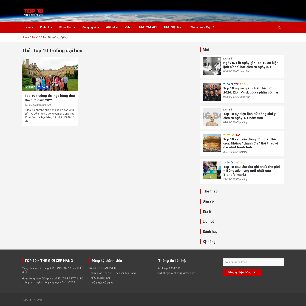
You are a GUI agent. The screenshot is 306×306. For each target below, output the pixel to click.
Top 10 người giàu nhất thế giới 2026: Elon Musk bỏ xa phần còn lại (250, 90)
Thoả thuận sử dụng (101, 282)
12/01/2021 (31, 104)
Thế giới (43, 87)
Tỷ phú (244, 84)
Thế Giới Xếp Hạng (99, 277)
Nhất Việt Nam (173, 27)
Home (29, 27)
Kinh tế (44, 27)
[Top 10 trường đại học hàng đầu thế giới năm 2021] (50, 74)
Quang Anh (45, 104)
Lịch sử (227, 59)
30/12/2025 (230, 152)
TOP (236, 84)
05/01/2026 (230, 71)
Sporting (243, 122)
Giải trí (110, 27)
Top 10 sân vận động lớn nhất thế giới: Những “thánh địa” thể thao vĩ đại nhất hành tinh (250, 143)
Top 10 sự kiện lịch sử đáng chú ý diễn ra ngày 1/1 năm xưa (249, 116)
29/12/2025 (230, 179)
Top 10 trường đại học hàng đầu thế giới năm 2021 (50, 98)
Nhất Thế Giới (148, 27)
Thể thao (228, 135)
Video (128, 27)
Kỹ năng (30, 87)
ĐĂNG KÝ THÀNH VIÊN (102, 268)
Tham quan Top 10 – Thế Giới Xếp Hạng (112, 273)
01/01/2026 (230, 122)
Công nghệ (89, 27)
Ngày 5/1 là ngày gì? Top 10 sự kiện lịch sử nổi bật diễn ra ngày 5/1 (251, 65)
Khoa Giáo (65, 27)
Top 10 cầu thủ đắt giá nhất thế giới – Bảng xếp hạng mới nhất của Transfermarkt (251, 171)
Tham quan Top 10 (202, 27)
